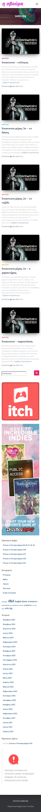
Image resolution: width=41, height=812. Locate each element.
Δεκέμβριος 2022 (9, 700)
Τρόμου (6, 584)
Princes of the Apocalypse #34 (20, 743)
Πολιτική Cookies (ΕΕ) (20, 801)
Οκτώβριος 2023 (9, 656)
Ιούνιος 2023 (7, 673)
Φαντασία (5, 58)
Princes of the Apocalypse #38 (14, 550)
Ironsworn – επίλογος (15, 62)
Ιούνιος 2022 (7, 709)
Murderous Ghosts (18, 605)
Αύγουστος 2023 (9, 664)
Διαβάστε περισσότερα (10, 82)
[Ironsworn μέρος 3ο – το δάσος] (20, 107)
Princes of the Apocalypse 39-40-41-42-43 (19, 545)
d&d (11, 601)
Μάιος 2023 (7, 678)
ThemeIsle (30, 806)
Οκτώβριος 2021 (9, 718)
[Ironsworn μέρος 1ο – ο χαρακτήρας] (20, 247)
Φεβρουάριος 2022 (10, 714)
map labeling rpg (7, 605)
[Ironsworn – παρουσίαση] (20, 320)
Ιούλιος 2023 (8, 669)
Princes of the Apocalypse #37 (14, 554)
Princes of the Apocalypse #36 (14, 559)
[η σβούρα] (14, 4)
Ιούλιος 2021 (8, 723)
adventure (4, 602)
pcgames (28, 605)
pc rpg (34, 605)
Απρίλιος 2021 (8, 731)
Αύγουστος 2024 (9, 629)
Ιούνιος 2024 (7, 633)
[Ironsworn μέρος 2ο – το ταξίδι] (20, 177)
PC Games (6, 575)
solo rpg (8, 608)
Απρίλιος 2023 (8, 682)
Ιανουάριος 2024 (9, 647)
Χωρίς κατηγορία (9, 593)
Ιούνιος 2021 (7, 727)
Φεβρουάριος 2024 (10, 642)
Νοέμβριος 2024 (9, 624)
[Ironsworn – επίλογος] (20, 41)
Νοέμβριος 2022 (9, 705)
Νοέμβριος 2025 (9, 620)
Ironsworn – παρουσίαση (17, 341)
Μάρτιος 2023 (8, 687)
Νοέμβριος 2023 (9, 651)
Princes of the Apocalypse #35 (14, 563)
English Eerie (21, 601)
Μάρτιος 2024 (8, 638)
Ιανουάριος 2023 (9, 696)
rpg (3, 608)
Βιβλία (5, 579)
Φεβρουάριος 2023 (10, 691)
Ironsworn (32, 601)
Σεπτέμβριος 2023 (10, 660)
